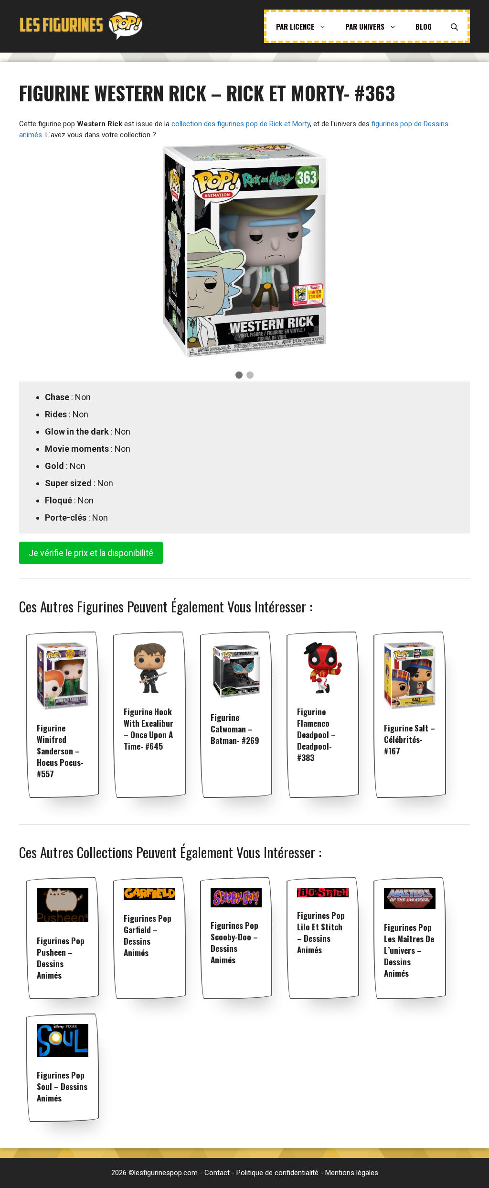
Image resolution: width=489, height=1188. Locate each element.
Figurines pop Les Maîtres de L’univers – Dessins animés (409, 950)
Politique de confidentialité (277, 1172)
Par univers (364, 26)
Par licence (295, 26)
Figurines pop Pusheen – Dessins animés (61, 958)
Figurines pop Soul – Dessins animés (62, 1086)
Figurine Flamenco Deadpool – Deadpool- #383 (316, 734)
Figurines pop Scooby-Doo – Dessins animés (234, 942)
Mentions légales (351, 1172)
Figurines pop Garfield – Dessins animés (147, 935)
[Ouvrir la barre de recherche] (454, 26)
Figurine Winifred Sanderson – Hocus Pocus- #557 (60, 751)
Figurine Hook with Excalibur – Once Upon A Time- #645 (148, 729)
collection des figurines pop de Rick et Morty (240, 124)
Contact (217, 1172)
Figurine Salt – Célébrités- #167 (409, 739)
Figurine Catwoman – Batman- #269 (235, 728)
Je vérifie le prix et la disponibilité (91, 553)
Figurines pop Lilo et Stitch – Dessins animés (321, 932)
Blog (423, 26)
